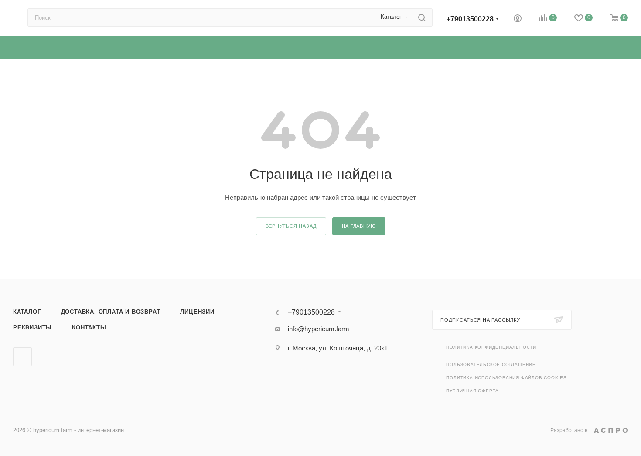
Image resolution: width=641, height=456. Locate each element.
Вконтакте (22, 356)
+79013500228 (470, 19)
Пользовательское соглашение (491, 364)
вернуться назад (291, 226)
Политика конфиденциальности (491, 347)
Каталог (27, 312)
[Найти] (422, 17)
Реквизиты (32, 327)
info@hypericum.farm (318, 329)
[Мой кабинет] (518, 19)
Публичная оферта (472, 390)
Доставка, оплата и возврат (110, 312)
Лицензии (197, 312)
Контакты (89, 327)
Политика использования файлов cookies (506, 377)
